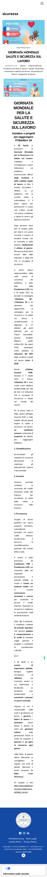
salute (31, 69)
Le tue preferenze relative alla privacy (26, 868)
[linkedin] (27, 832)
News (22, 66)
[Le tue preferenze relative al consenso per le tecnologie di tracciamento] (44, 657)
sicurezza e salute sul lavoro (17, 71)
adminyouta (11, 66)
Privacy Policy (30, 842)
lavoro (25, 69)
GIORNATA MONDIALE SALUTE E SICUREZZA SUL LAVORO (23, 56)
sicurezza (39, 69)
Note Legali (31, 839)
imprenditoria (35, 66)
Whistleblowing (16, 839)
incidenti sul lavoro (12, 69)
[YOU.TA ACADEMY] (23, 820)
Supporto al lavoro (27, 74)
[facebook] (19, 832)
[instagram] (23, 832)
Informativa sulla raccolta (16, 873)
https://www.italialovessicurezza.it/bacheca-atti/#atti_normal (23, 789)
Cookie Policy (15, 842)
